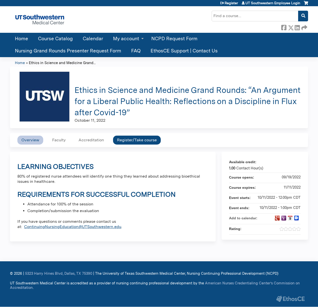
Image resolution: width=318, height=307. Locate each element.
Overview (30, 140)
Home (21, 38)
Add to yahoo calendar (283, 218)
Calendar (93, 38)
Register (231, 3)
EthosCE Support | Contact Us (184, 51)
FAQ (136, 51)
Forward (303, 27)
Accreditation (91, 140)
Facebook (283, 27)
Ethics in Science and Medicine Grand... (62, 63)
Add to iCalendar (290, 217)
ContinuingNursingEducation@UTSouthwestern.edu (72, 226)
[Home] (40, 19)
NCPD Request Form (174, 38)
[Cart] (306, 4)
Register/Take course (137, 140)
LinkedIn (297, 27)
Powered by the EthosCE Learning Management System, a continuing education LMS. (290, 298)
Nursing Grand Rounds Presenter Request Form (68, 51)
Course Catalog (55, 38)
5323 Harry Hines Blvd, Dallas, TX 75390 (58, 273)
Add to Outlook (296, 218)
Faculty (59, 140)
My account (126, 38)
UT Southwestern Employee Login (272, 3)
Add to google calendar (277, 218)
